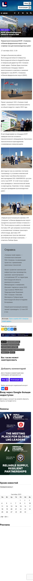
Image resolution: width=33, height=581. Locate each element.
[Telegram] (8, 329)
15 (20, 506)
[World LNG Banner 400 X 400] (15, 428)
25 (2, 512)
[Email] (5, 329)
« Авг (1, 517)
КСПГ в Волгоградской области (13, 349)
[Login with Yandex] (6, 388)
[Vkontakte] (12, 329)
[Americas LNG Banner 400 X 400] (15, 460)
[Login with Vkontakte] (2, 388)
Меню (5, 13)
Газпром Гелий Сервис (9, 347)
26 (7, 512)
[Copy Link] (2, 329)
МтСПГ (12, 352)
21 (16, 509)
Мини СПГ (5, 352)
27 (11, 512)
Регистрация (15, 380)
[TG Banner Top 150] (16, 335)
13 (11, 506)
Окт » (6, 517)
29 (20, 512)
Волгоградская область (10, 344)
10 (30, 503)
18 (2, 509)
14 (16, 506)
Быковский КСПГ (13, 341)
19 (7, 509)
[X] (15, 329)
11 (2, 506)
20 (11, 509)
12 (7, 506)
